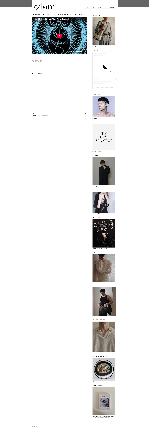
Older (85, 113)
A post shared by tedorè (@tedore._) (105, 87)
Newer (34, 113)
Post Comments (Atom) (43, 115)
